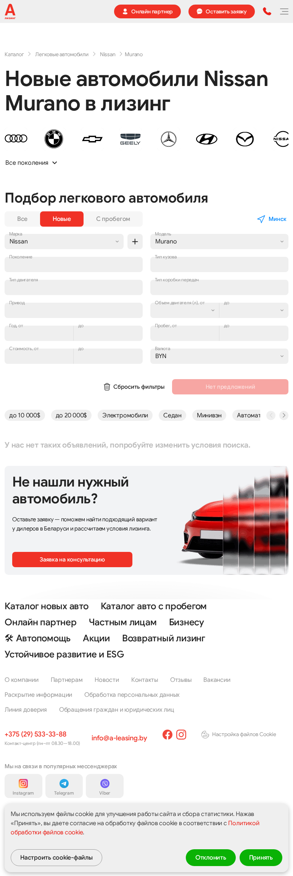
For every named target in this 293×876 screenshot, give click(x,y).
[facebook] (167, 735)
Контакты (144, 680)
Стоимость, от (24, 348)
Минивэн (209, 415)
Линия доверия (26, 710)
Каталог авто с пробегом (154, 606)
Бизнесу (186, 622)
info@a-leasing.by (119, 738)
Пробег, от (166, 325)
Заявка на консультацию (72, 559)
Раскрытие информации (38, 695)
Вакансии (216, 680)
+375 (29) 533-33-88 (35, 734)
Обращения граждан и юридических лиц (116, 710)
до (226, 325)
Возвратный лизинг (163, 638)
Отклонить (210, 857)
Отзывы (181, 680)
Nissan (108, 54)
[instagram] (181, 735)
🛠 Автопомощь (38, 638)
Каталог (14, 54)
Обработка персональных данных (132, 695)
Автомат (249, 415)
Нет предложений (230, 386)
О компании (22, 680)
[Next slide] (283, 415)
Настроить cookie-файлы (56, 857)
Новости (107, 680)
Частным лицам (123, 622)
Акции (96, 638)
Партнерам (67, 680)
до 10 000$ (24, 415)
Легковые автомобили (61, 54)
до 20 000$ (71, 415)
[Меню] (283, 11)
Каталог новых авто (47, 606)
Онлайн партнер (41, 622)
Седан (172, 415)
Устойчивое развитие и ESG (64, 654)
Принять (261, 857)
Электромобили (125, 415)
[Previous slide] (270, 415)
